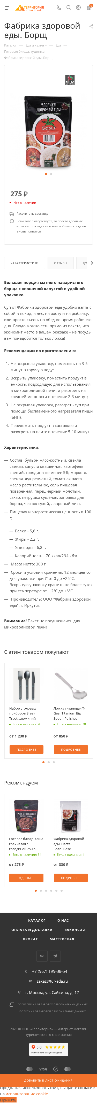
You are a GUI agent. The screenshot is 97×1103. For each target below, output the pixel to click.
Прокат (30, 939)
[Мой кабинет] (78, 8)
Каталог (37, 920)
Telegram (55, 956)
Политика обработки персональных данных (52, 1011)
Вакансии (75, 929)
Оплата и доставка (32, 929)
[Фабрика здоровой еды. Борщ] (48, 131)
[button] (46, 174)
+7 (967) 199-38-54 (49, 971)
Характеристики (25, 263)
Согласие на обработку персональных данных (53, 1004)
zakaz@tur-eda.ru (52, 981)
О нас (63, 920)
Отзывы (60, 263)
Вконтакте (42, 956)
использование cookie (27, 1093)
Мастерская (62, 939)
